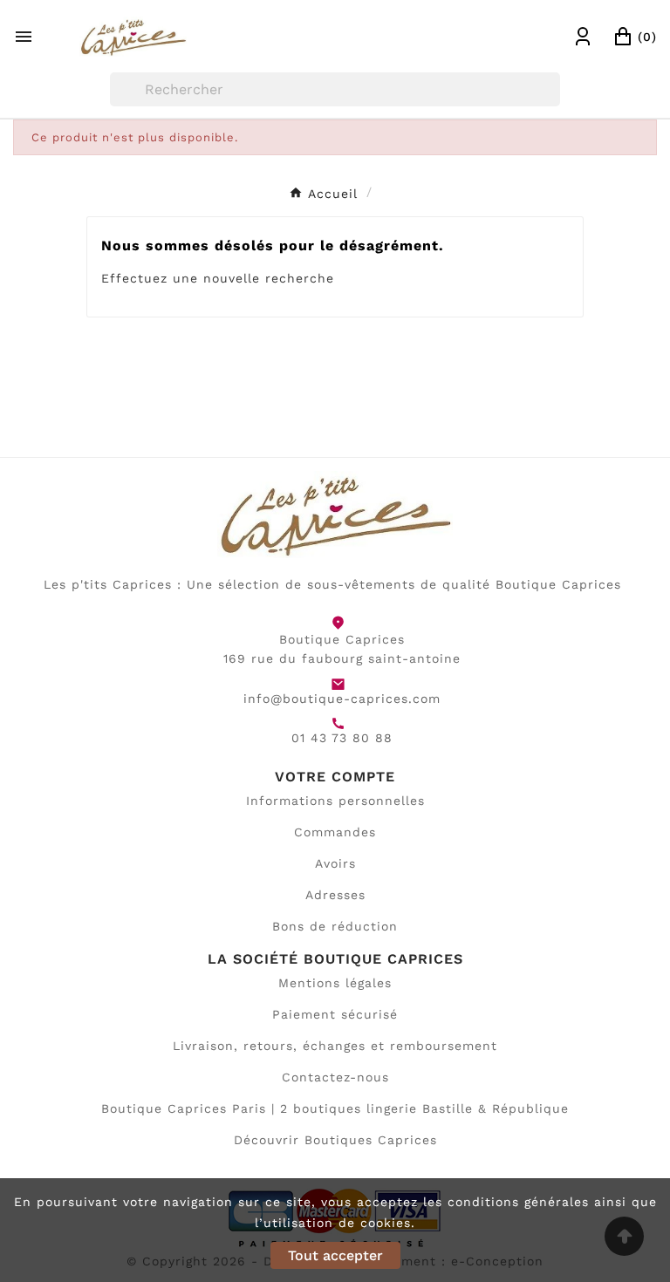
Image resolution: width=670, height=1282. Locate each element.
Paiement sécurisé (335, 1014)
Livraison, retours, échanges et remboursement (335, 1046)
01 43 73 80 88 (342, 738)
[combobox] (335, 89)
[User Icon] (582, 36)
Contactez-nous (335, 1077)
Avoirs (335, 863)
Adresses (335, 895)
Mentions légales (335, 983)
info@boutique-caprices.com (342, 699)
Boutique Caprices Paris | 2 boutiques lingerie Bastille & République (335, 1108)
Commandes (335, 832)
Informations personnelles (335, 801)
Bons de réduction (335, 926)
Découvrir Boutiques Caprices (335, 1140)
